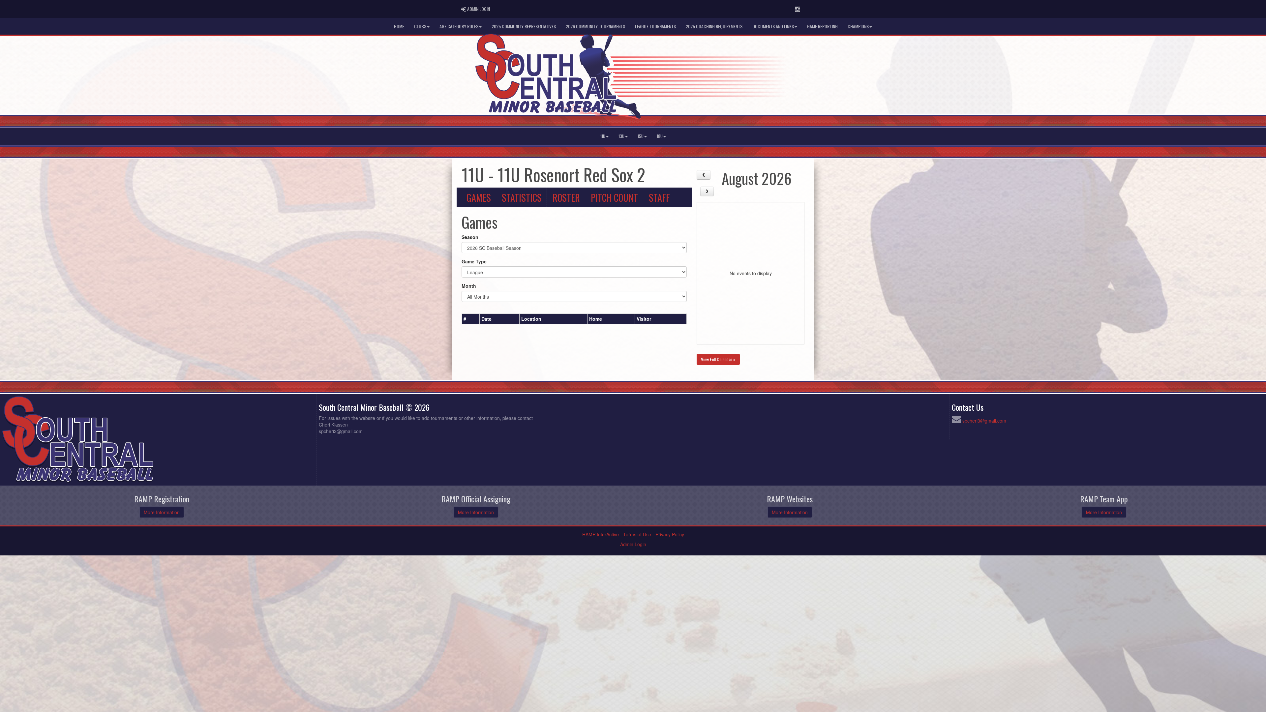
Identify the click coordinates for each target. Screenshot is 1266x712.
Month (469, 285)
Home (399, 26)
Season (470, 237)
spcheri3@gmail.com (984, 420)
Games (479, 197)
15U (641, 136)
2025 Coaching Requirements (714, 26)
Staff (659, 197)
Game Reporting (822, 26)
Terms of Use (637, 534)
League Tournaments (655, 26)
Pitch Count (614, 197)
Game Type (474, 261)
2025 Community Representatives (524, 26)
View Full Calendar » (718, 359)
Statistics (522, 197)
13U (621, 136)
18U (660, 136)
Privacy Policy (669, 534)
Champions (858, 26)
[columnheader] (471, 319)
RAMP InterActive (600, 534)
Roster (566, 197)
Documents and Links (773, 26)
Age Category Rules (458, 26)
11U (602, 136)
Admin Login (633, 544)
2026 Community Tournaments (595, 26)
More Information (162, 512)
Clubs (420, 26)
